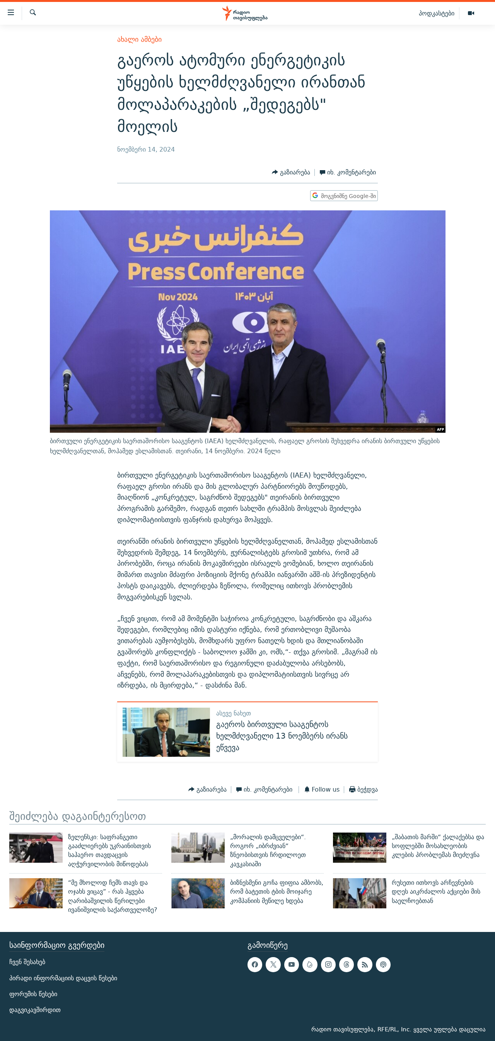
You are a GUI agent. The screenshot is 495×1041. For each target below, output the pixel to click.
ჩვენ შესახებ (27, 962)
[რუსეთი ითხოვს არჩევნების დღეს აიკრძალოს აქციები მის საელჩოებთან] (359, 893)
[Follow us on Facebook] (255, 964)
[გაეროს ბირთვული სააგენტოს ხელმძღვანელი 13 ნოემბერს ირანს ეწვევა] (166, 732)
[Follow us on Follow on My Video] (309, 964)
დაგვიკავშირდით (35, 1010)
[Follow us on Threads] (346, 964)
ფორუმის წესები (33, 994)
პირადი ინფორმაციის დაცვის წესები (63, 978)
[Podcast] (383, 964)
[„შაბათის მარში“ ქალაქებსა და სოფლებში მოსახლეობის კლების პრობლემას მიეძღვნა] (359, 848)
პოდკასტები (436, 13)
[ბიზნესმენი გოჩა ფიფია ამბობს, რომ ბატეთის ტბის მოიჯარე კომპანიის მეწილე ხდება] (198, 893)
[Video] (471, 13)
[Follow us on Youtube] (291, 964)
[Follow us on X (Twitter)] (273, 964)
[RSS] (364, 964)
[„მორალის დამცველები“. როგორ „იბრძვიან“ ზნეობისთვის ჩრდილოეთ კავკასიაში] (198, 848)
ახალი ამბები (139, 39)
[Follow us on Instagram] (328, 964)
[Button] (291, 172)
